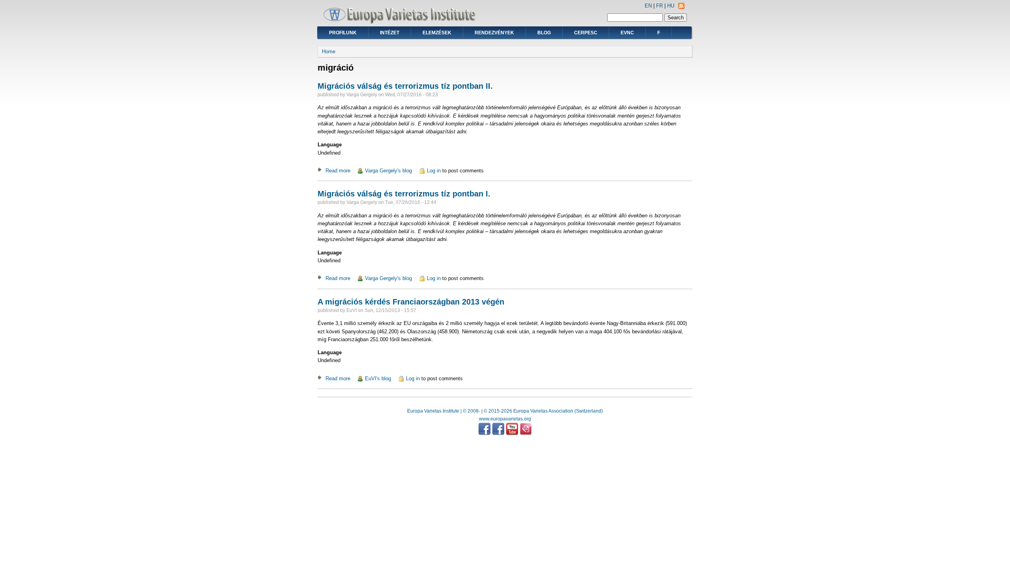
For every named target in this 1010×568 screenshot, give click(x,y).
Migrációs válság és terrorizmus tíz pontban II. (405, 86)
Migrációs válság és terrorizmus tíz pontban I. (404, 193)
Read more (337, 171)
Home (328, 51)
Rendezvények (494, 33)
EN (648, 6)
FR (659, 6)
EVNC (627, 33)
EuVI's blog (378, 378)
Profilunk (343, 33)
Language (330, 145)
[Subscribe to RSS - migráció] (681, 7)
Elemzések (437, 33)
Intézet (389, 33)
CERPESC (585, 33)
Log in (434, 171)
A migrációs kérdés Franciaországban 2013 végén (411, 301)
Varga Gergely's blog (388, 171)
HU (670, 6)
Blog (544, 33)
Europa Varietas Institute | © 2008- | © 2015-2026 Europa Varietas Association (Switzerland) (505, 411)
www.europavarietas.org (505, 419)
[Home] (402, 22)
